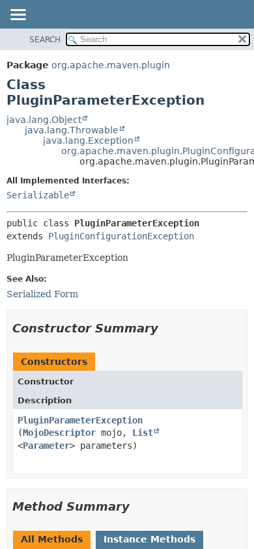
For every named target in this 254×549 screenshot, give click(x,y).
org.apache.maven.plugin (110, 65)
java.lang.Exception (88, 140)
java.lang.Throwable (72, 130)
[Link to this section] (167, 328)
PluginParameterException (80, 420)
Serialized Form (42, 294)
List (142, 432)
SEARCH (45, 39)
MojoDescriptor (59, 432)
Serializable (38, 195)
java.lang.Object (44, 119)
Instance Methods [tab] (149, 539)
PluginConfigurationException (121, 236)
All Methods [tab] (52, 539)
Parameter (46, 445)
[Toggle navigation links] (18, 16)
